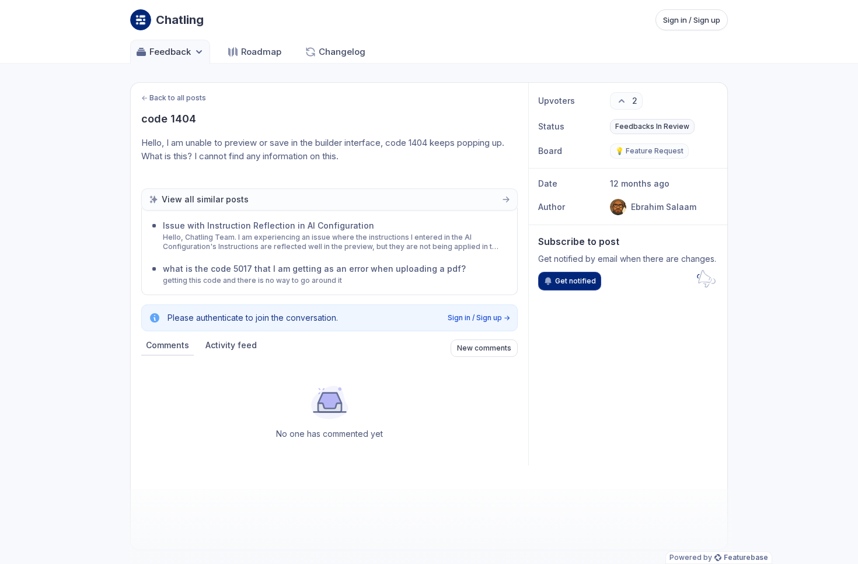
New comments (484, 348)
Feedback (170, 51)
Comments (167, 345)
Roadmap (261, 51)
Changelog (342, 51)
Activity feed (231, 345)
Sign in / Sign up (691, 19)
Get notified (575, 280)
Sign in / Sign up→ (479, 317)
